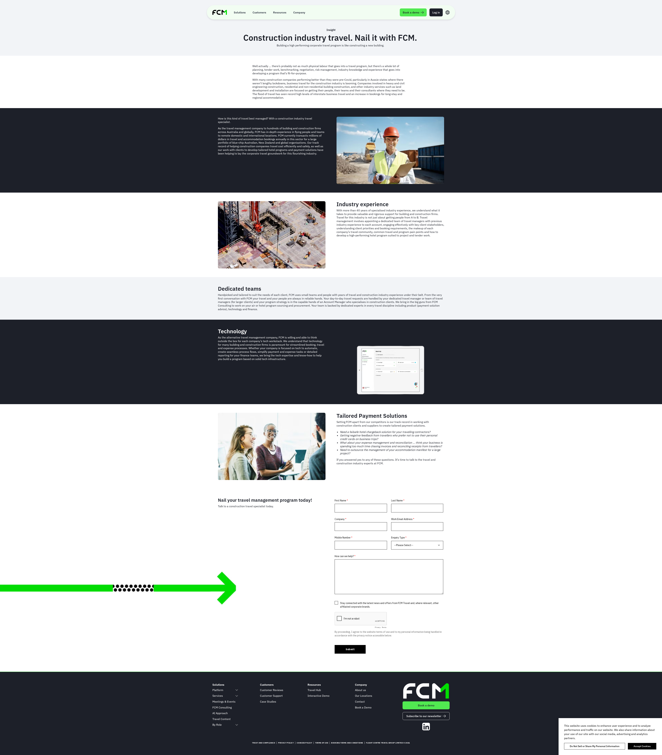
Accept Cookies (642, 746)
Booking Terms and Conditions (347, 743)
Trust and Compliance (263, 743)
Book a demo (426, 705)
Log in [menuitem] (436, 12)
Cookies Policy (304, 743)
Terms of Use (321, 743)
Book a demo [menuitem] (411, 12)
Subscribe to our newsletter (423, 716)
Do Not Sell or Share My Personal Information (594, 746)
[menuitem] (240, 12)
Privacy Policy (286, 743)
